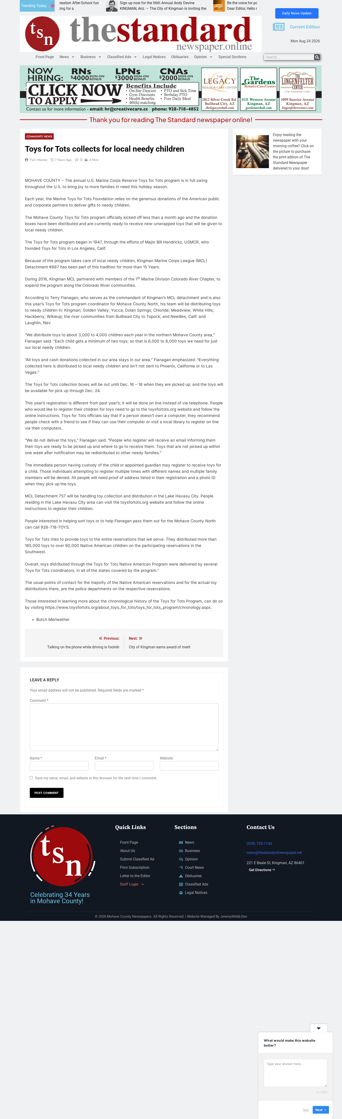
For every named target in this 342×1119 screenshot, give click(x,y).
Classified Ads (119, 57)
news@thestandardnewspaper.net (274, 852)
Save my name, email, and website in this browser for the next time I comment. (96, 778)
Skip (306, 1109)
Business (88, 57)
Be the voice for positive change (223, 3)
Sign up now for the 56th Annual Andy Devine (127, 3)
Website (166, 758)
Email (101, 758)
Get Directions (260, 870)
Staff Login (129, 884)
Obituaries (179, 57)
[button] (25, 89)
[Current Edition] (279, 27)
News (64, 57)
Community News (39, 136)
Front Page (45, 57)
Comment (39, 700)
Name (36, 758)
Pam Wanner (38, 159)
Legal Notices (154, 57)
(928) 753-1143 (259, 843)
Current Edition (305, 27)
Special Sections (232, 57)
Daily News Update (297, 13)
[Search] (317, 57)
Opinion (200, 57)
